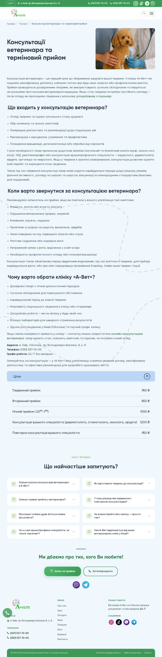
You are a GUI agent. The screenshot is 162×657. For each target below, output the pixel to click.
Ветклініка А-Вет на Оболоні (124, 605)
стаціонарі (83, 306)
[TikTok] (141, 3)
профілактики (77, 137)
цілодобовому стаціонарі (93, 96)
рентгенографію (33, 155)
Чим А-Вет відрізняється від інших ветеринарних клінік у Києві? (114, 532)
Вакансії (62, 634)
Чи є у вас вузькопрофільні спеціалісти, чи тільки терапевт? (44, 532)
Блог (60, 630)
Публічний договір (132, 653)
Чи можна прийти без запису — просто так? (117, 516)
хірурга (12, 159)
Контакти (63, 639)
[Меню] (151, 13)
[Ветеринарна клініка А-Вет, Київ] (21, 605)
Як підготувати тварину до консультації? (118, 483)
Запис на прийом (64, 571)
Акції (60, 620)
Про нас (62, 606)
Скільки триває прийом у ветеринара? (42, 499)
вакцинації (34, 144)
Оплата (147, 653)
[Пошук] (144, 13)
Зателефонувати (103, 571)
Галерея (62, 625)
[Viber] (153, 3)
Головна (11, 24)
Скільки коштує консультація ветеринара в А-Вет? (44, 484)
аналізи (78, 150)
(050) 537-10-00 (121, 3)
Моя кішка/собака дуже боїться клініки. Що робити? (42, 516)
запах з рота (37, 247)
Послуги (23, 24)
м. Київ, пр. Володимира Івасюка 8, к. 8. (40, 3)
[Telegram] (147, 3)
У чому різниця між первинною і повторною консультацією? (112, 500)
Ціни (60, 611)
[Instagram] (136, 3)
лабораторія (30, 320)
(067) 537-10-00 (99, 3)
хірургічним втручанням (78, 261)
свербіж (76, 227)
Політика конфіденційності (108, 653)
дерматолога (144, 155)
